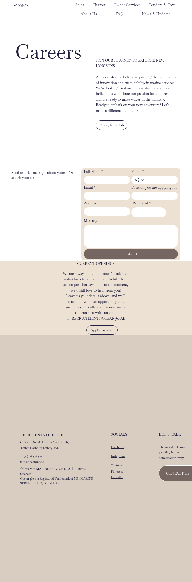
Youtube (116, 465)
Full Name (93, 172)
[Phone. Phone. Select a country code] (139, 180)
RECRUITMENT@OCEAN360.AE (98, 318)
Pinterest (117, 472)
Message (91, 221)
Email (90, 187)
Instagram (118, 456)
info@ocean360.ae (32, 462)
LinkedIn (117, 477)
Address (90, 203)
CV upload (141, 203)
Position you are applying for (154, 187)
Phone (138, 172)
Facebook (117, 447)
